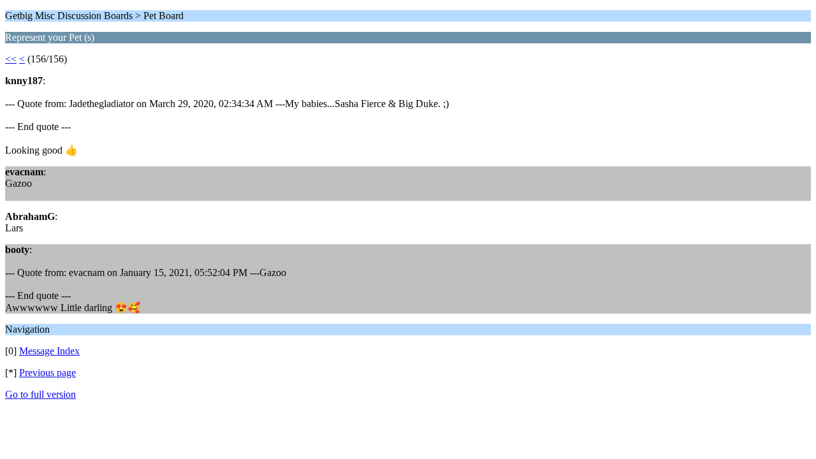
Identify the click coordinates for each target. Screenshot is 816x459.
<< (11, 59)
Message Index (49, 351)
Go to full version (40, 394)
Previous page (47, 372)
